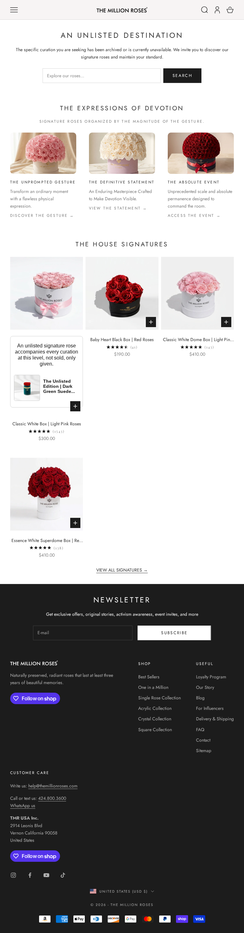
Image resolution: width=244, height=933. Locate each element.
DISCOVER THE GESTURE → (42, 215)
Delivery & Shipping (215, 719)
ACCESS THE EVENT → (194, 215)
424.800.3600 (52, 798)
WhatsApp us (22, 805)
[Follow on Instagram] (13, 875)
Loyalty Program (211, 677)
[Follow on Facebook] (30, 875)
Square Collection (155, 729)
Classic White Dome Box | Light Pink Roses (197, 339)
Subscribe (174, 633)
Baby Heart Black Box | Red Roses (122, 339)
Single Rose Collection (159, 698)
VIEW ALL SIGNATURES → (122, 570)
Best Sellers (148, 677)
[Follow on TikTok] (63, 875)
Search (182, 75)
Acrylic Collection (155, 708)
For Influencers (210, 708)
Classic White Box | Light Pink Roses (46, 424)
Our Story (205, 687)
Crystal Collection (154, 719)
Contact (203, 740)
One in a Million (153, 687)
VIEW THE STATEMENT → (118, 208)
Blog (200, 698)
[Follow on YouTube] (46, 875)
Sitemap (203, 750)
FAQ (200, 729)
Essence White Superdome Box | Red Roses (46, 540)
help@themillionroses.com (53, 786)
